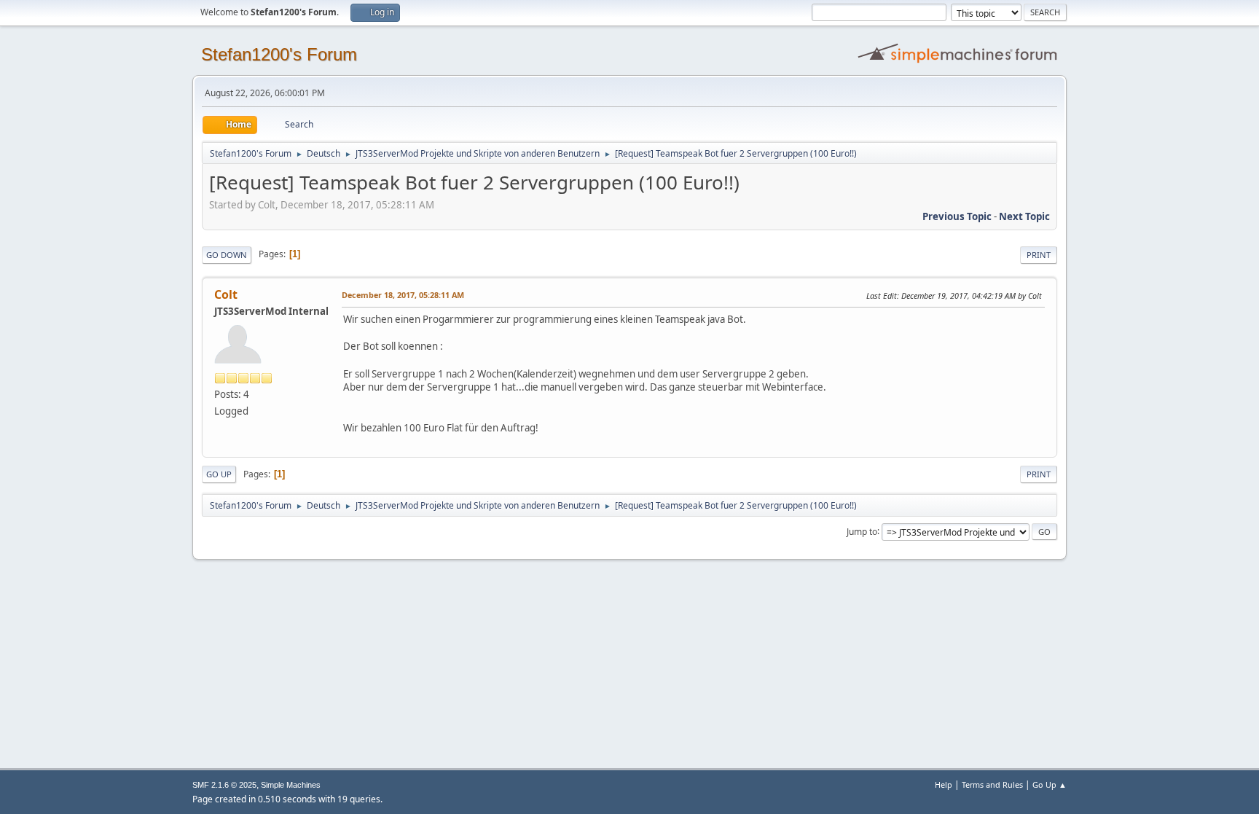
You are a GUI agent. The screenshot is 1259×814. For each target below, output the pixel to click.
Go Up (219, 474)
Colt (226, 294)
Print (1039, 254)
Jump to (862, 531)
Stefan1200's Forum (279, 54)
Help (943, 784)
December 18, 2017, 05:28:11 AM (403, 294)
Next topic (1024, 216)
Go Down (226, 254)
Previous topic (957, 216)
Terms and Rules (992, 784)
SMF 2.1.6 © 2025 (224, 784)
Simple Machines (291, 784)
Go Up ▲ (1049, 784)
